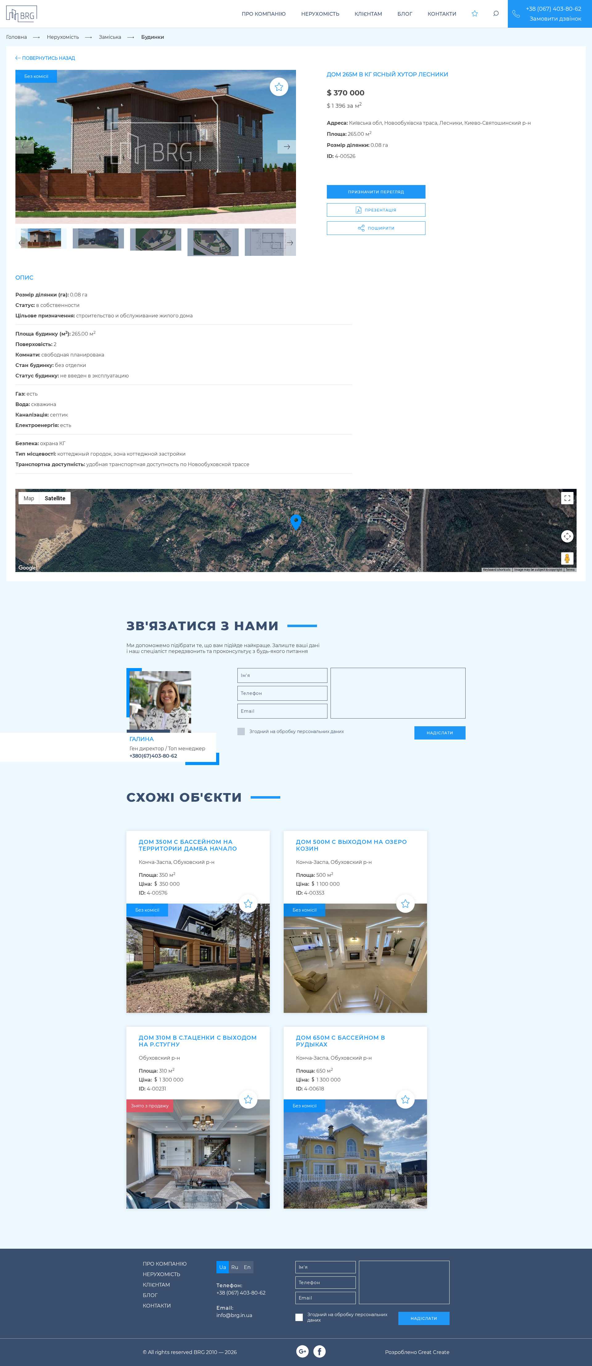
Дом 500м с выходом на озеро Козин (351, 845)
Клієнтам (368, 14)
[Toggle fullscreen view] (567, 498)
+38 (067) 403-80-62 (553, 9)
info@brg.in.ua (234, 1315)
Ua (222, 1267)
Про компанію (264, 14)
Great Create (434, 1352)
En (247, 1267)
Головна (16, 37)
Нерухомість (320, 14)
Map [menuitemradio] (29, 498)
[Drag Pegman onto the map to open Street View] (567, 558)
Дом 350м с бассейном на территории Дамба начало (188, 845)
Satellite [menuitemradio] (55, 498)
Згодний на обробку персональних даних (296, 731)
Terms (570, 569)
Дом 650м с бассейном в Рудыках (340, 1041)
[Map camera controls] (567, 536)
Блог (404, 14)
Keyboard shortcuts (497, 569)
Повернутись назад (48, 58)
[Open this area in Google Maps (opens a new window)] (27, 568)
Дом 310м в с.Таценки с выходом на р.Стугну (198, 1041)
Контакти (442, 14)
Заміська (110, 37)
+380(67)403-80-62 (153, 756)
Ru (234, 1267)
